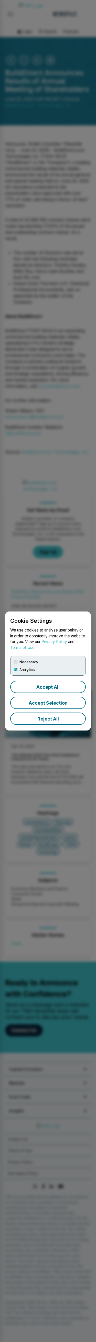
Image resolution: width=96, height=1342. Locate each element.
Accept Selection (48, 703)
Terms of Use (22, 647)
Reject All (48, 719)
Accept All (48, 687)
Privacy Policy (54, 641)
